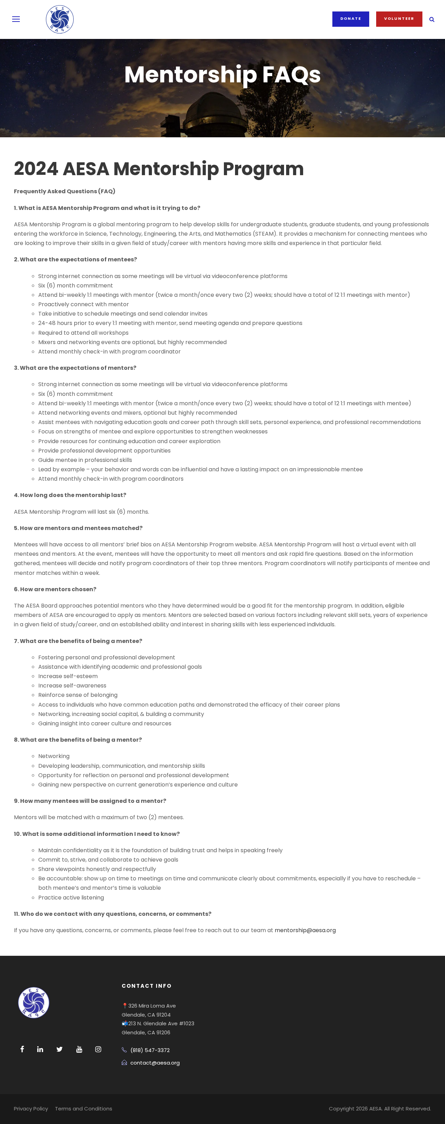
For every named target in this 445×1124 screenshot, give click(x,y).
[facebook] (22, 1049)
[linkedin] (40, 1049)
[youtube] (79, 1049)
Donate (350, 18)
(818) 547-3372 (150, 1050)
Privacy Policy (31, 1108)
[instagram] (98, 1049)
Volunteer (399, 18)
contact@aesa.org (155, 1062)
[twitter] (59, 1049)
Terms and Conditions (83, 1108)
